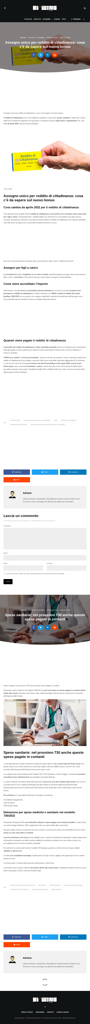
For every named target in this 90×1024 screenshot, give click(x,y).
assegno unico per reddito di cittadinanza (37, 420)
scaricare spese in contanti (19, 889)
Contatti (50, 1012)
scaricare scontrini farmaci (73, 885)
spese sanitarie (57, 889)
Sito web (49, 563)
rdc (56, 420)
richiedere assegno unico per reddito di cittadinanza (48, 424)
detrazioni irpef (55, 885)
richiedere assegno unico (19, 424)
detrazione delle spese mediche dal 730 (23, 885)
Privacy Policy (27, 1012)
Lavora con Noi (62, 1012)
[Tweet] (40, 55)
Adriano (23, 37)
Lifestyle (37, 19)
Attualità (28, 19)
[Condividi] (33, 55)
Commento (7, 526)
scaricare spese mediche (40, 889)
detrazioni (42, 885)
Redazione (40, 1012)
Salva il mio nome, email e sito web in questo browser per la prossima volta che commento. (35, 574)
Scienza (57, 19)
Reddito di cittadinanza (69, 420)
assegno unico (15, 420)
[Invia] (54, 55)
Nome (6, 553)
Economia (46, 19)
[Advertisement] (45, 93)
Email (6, 563)
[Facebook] (5, 8)
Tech (64, 19)
